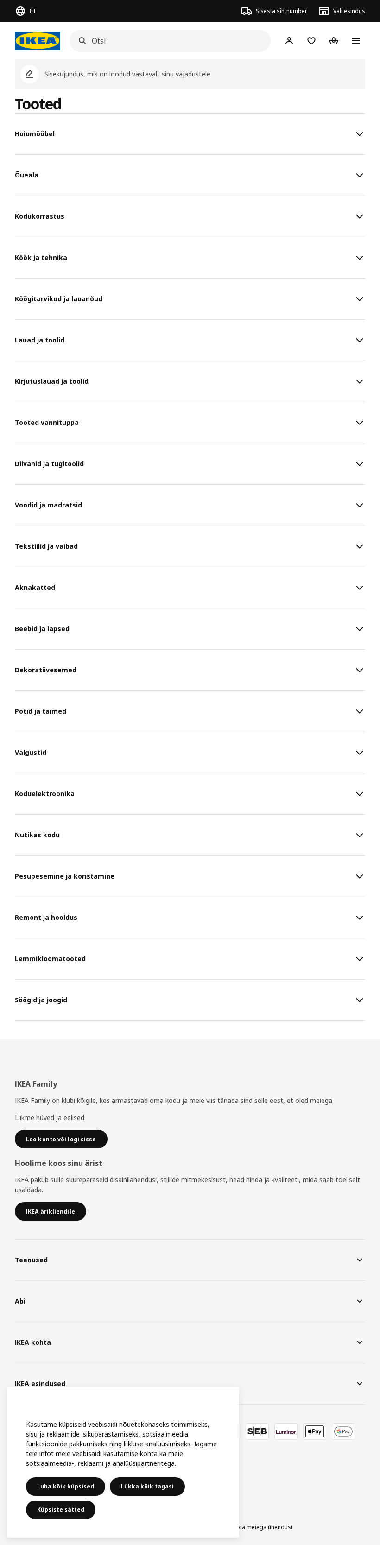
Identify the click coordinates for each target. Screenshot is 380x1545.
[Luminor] (286, 1431)
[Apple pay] (314, 1431)
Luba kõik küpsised (65, 1486)
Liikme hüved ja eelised (49, 1117)
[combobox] (167, 41)
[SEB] (257, 1431)
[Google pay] (343, 1431)
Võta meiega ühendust (263, 1527)
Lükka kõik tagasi (147, 1486)
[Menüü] (356, 41)
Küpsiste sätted (60, 1509)
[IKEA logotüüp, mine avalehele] (37, 41)
